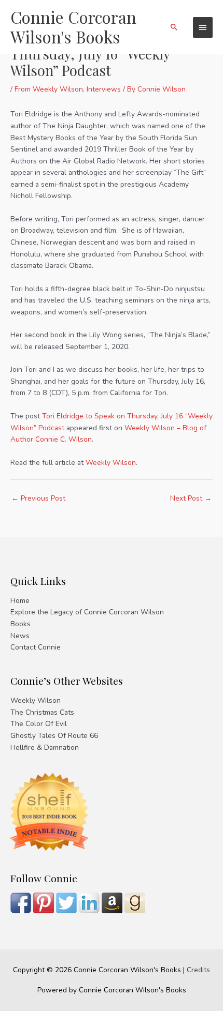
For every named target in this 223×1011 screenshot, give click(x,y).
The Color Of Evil (38, 724)
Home (20, 601)
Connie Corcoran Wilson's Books (73, 27)
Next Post (191, 498)
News (20, 636)
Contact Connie (35, 647)
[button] (174, 27)
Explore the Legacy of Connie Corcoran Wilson (87, 612)
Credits (198, 970)
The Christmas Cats (42, 712)
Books (20, 624)
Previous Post (38, 498)
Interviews (104, 89)
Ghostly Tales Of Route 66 (54, 736)
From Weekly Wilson (49, 89)
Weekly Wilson (111, 462)
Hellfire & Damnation (44, 747)
